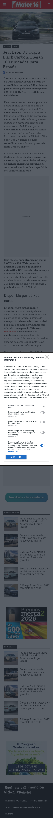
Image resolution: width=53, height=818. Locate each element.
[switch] (42, 412)
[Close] (47, 357)
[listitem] (26, 406)
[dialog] (26, 409)
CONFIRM (16, 457)
